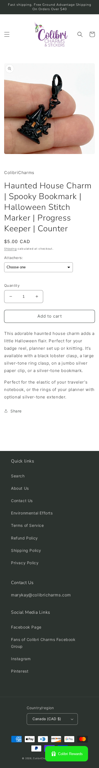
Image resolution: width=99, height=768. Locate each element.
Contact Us (22, 500)
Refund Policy (24, 538)
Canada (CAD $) (46, 719)
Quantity (12, 285)
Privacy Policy (24, 562)
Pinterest (19, 671)
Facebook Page (26, 627)
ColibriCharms (42, 758)
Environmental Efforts (32, 513)
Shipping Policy (26, 550)
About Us (20, 488)
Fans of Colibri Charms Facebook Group (43, 643)
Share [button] (16, 411)
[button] (7, 34)
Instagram (21, 658)
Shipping (10, 248)
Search (18, 476)
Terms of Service (27, 525)
